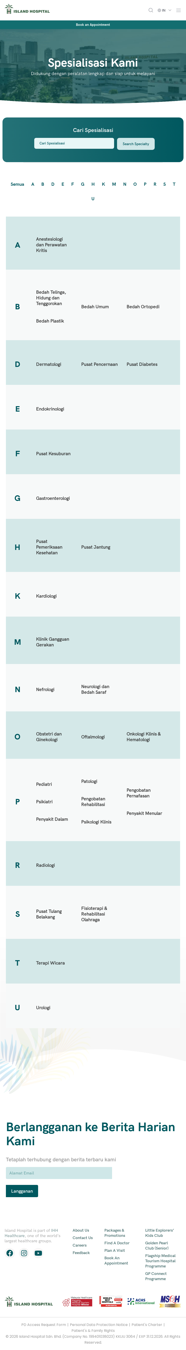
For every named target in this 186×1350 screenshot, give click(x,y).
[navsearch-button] (150, 10)
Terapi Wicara (50, 963)
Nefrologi (45, 689)
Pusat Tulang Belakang (49, 914)
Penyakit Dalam (52, 819)
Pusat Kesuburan (53, 454)
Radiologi (45, 865)
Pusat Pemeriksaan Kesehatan (49, 547)
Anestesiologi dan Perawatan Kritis (51, 244)
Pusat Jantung (95, 547)
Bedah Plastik (50, 321)
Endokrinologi (50, 409)
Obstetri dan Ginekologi (49, 736)
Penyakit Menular (144, 813)
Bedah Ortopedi (143, 307)
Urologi (43, 1008)
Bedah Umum (95, 307)
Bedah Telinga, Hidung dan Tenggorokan (51, 297)
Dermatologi (48, 364)
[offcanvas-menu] (177, 10)
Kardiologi (46, 596)
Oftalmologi (93, 737)
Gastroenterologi (53, 498)
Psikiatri (44, 802)
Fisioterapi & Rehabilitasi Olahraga (94, 914)
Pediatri (44, 784)
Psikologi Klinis (96, 822)
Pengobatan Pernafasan (139, 793)
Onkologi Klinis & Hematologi (144, 736)
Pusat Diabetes (142, 364)
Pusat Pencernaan (99, 364)
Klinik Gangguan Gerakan (52, 642)
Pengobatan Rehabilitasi (93, 801)
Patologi (89, 781)
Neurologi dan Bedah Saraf (95, 689)
